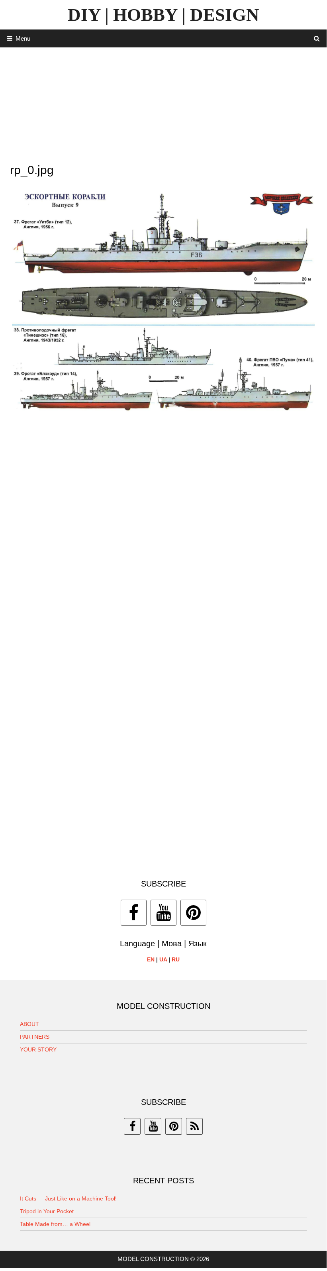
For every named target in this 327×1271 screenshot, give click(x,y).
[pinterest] (173, 1126)
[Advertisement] (163, 103)
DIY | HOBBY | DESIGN (163, 15)
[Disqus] (163, 535)
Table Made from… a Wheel (55, 1224)
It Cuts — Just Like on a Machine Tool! (68, 1198)
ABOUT (29, 1024)
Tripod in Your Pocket (47, 1211)
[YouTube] (163, 913)
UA (163, 959)
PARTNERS (34, 1037)
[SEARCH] (317, 38)
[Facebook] (134, 913)
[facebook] (132, 1126)
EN (151, 959)
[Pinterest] (193, 913)
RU (176, 959)
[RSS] (194, 1126)
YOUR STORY (38, 1049)
